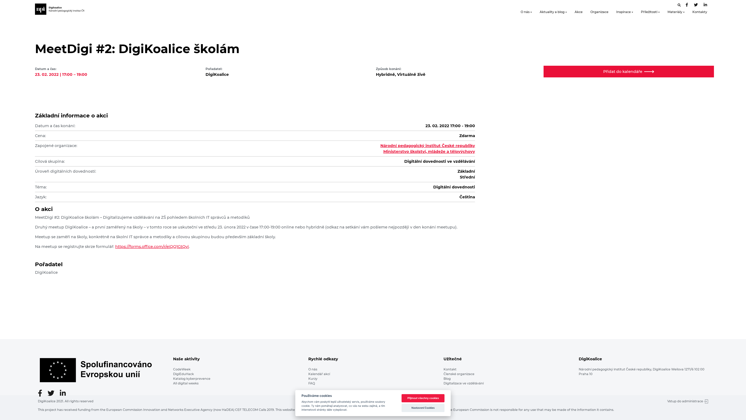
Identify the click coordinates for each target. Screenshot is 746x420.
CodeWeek (182, 369)
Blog (447, 379)
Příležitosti (649, 12)
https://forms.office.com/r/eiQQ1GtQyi (152, 246)
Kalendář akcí (319, 374)
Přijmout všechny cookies (423, 398)
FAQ (311, 383)
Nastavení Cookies (423, 407)
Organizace (599, 12)
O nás (525, 12)
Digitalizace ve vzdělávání (464, 383)
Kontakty (699, 12)
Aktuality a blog (552, 12)
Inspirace (623, 12)
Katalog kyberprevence (191, 379)
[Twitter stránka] (696, 5)
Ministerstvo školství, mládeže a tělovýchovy (429, 151)
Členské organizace (459, 374)
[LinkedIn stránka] (705, 5)
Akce (579, 12)
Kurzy (312, 379)
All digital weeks (186, 383)
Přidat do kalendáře (622, 71)
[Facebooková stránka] (679, 5)
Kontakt (450, 369)
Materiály (675, 12)
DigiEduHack (183, 374)
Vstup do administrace (685, 401)
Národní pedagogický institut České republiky (427, 145)
